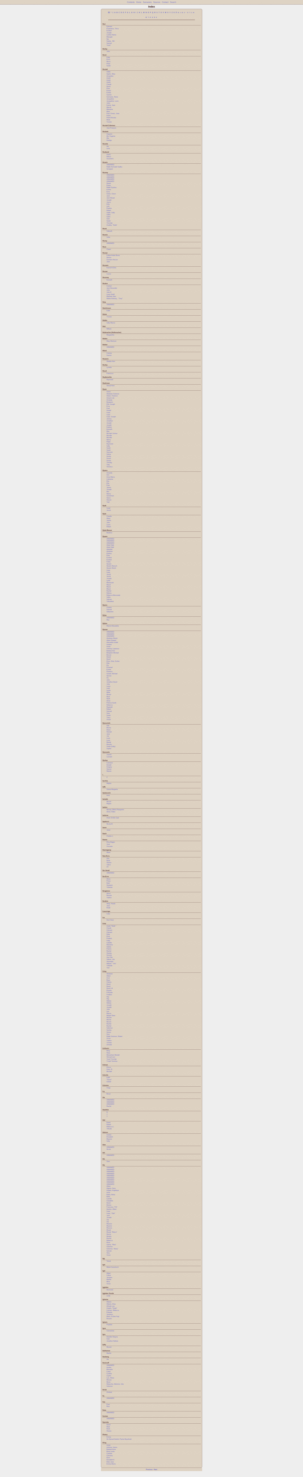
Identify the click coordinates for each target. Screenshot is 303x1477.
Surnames (147, 2)
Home (138, 2)
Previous (149, 1469)
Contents (131, 2)
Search (173, 2)
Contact (165, 2)
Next (155, 1469)
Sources (156, 2)
